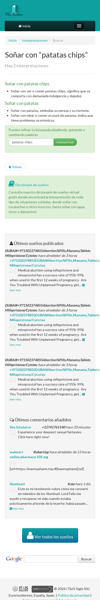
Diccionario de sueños (32, 185)
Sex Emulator (20, 427)
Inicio (26, 26)
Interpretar (65, 142)
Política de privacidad (74, 595)
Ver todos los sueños (53, 536)
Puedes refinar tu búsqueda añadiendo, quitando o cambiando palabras (46, 132)
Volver (16, 167)
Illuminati (17, 484)
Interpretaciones (35, 40)
